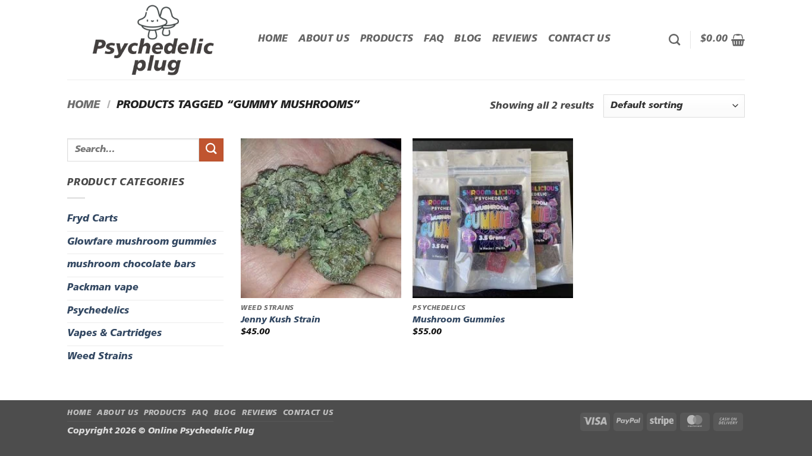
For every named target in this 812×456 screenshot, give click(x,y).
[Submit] (211, 150)
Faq (433, 39)
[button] (722, 39)
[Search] (674, 39)
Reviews (514, 39)
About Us (324, 39)
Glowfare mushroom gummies (141, 242)
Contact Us (579, 39)
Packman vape (103, 288)
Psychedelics (98, 311)
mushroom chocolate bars (131, 265)
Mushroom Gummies (459, 320)
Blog (467, 39)
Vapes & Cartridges (114, 333)
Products (387, 39)
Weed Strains (100, 357)
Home (273, 39)
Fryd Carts (92, 219)
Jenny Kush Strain (280, 320)
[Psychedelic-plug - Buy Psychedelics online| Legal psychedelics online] (153, 39)
